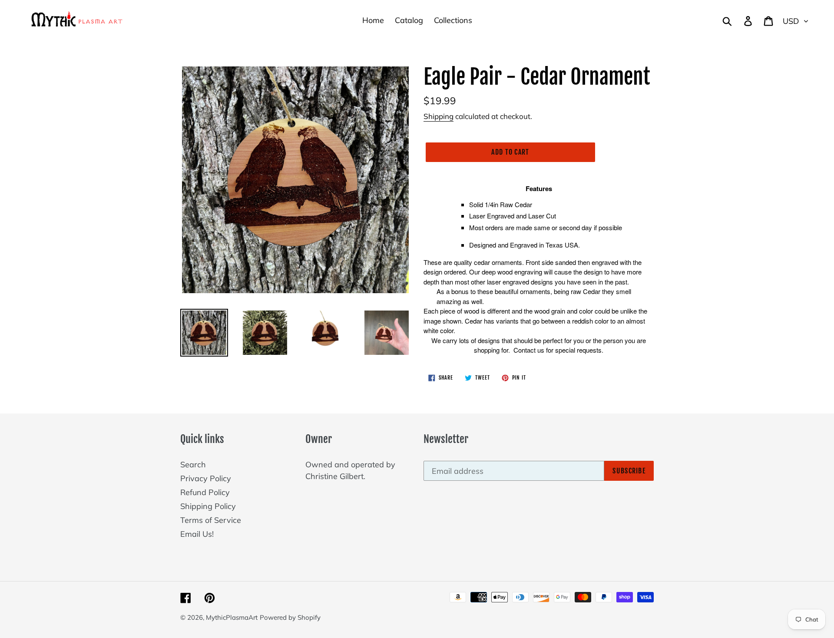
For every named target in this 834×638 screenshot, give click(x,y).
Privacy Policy (205, 478)
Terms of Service (210, 520)
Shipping (438, 116)
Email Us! (197, 534)
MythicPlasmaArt (232, 617)
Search (193, 464)
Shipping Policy (208, 506)
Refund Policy (205, 492)
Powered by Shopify (290, 617)
